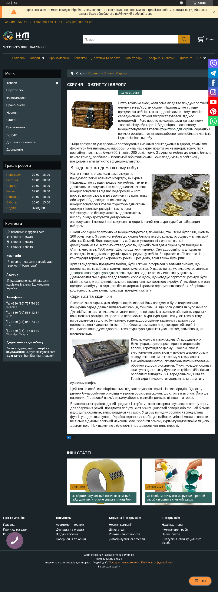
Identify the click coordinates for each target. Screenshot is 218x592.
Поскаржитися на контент (124, 562)
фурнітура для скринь (176, 129)
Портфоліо (14, 90)
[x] (73, 438)
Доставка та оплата (105, 58)
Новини (11, 112)
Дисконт (186, 58)
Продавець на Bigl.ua (109, 558)
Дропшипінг (14, 149)
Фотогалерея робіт (175, 529)
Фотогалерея (16, 97)
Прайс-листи (15, 105)
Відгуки (11, 134)
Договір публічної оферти (127, 539)
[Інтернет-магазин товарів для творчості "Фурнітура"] (40, 35)
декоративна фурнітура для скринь (98, 273)
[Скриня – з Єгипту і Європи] (92, 115)
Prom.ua (129, 554)
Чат (203, 581)
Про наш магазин (15, 529)
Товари (34, 58)
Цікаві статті (117, 529)
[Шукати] (184, 39)
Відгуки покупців (67, 534)
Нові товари (133, 58)
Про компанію (59, 58)
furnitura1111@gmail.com (27, 232)
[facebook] (69, 438)
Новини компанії (120, 524)
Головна (18, 58)
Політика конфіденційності (157, 562)
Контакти (80, 58)
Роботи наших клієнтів (124, 534)
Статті (80, 73)
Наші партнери (172, 524)
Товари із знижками (161, 58)
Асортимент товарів (70, 524)
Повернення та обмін (71, 539)
